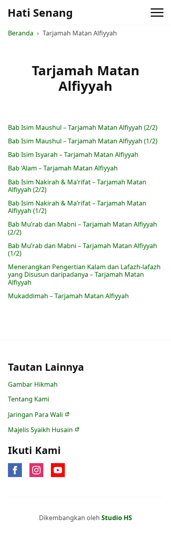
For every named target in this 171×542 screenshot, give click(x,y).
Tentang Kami (28, 399)
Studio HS (116, 517)
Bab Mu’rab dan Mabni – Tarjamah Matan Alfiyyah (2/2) (82, 228)
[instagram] (36, 470)
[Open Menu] (157, 12)
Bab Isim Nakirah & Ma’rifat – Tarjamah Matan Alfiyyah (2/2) (77, 186)
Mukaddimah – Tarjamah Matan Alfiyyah (68, 296)
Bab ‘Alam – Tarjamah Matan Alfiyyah (63, 168)
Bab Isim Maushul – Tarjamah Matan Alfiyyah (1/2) (82, 141)
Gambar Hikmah (33, 384)
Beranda (20, 33)
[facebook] (15, 470)
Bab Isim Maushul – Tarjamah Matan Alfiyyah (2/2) (82, 127)
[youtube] (58, 470)
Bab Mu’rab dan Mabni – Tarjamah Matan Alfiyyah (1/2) (82, 249)
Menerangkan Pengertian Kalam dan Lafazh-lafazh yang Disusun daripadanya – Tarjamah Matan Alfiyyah (84, 274)
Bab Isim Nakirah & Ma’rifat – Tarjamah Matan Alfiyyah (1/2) (77, 207)
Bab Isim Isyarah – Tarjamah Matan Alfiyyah (73, 154)
